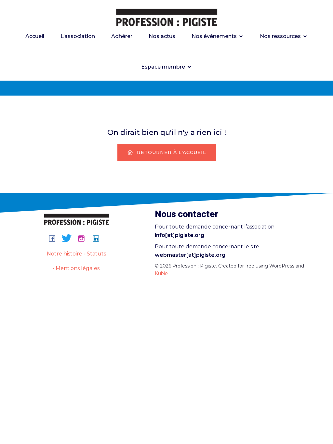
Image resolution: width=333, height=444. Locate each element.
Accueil (34, 36)
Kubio (161, 273)
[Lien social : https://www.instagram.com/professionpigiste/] (83, 238)
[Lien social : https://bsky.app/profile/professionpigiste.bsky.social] (69, 238)
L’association (77, 36)
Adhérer (121, 36)
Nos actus (162, 36)
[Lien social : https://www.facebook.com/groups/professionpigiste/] (54, 238)
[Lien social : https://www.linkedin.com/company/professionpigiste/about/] (98, 238)
